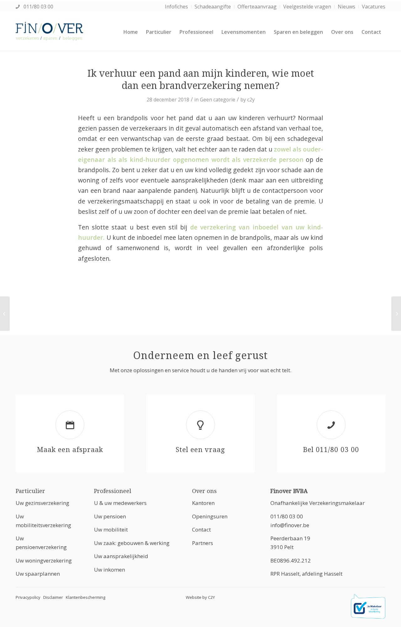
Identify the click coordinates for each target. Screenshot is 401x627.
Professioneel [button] (112, 491)
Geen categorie (217, 99)
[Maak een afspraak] (69, 424)
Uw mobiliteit (111, 529)
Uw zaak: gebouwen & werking (131, 543)
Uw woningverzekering (44, 560)
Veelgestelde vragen (307, 6)
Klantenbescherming (85, 597)
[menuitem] (176, 6)
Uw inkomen (109, 569)
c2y (251, 99)
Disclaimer (53, 597)
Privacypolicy (28, 597)
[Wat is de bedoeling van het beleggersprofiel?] (5, 313)
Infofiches (176, 6)
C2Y (211, 597)
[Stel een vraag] (200, 424)
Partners (202, 543)
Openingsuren (209, 516)
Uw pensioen (110, 516)
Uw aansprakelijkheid (121, 556)
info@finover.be (289, 525)
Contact (201, 529)
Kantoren (203, 502)
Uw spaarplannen (38, 573)
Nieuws (346, 6)
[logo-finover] (49, 32)
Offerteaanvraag (257, 6)
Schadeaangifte (213, 6)
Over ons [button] (204, 491)
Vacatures (373, 6)
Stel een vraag (200, 450)
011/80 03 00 (37, 6)
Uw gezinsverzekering (42, 502)
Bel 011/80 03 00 (331, 450)
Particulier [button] (30, 491)
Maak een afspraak (70, 450)
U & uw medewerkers (120, 502)
